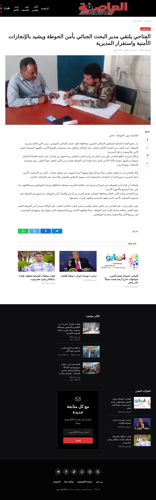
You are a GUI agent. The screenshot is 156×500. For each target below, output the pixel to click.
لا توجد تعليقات (128, 50)
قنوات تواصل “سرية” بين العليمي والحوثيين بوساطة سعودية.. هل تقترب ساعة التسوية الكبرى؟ (68, 328)
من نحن (99, 482)
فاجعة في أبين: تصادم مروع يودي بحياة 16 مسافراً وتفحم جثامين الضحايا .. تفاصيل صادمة (69, 369)
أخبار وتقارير (35, 8)
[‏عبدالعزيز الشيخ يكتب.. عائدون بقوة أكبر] (91, 351)
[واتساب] (147, 163)
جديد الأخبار (16, 8)
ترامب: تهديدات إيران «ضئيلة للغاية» (78, 275)
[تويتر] (147, 147)
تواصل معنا (69, 482)
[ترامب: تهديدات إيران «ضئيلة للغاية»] (77, 261)
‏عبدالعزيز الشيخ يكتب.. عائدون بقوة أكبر (70, 349)
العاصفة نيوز (62, 489)
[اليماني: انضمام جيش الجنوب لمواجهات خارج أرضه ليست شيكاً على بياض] (119, 261)
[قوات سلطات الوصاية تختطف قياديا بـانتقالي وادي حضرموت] (36, 261)
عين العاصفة (25, 8)
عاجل (7, 8)
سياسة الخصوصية (84, 482)
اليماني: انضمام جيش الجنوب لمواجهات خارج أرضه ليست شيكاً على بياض (121, 279)
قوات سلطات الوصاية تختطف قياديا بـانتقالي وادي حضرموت (37, 277)
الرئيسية (45, 8)
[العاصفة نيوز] (103, 8)
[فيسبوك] (147, 140)
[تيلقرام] (147, 155)
